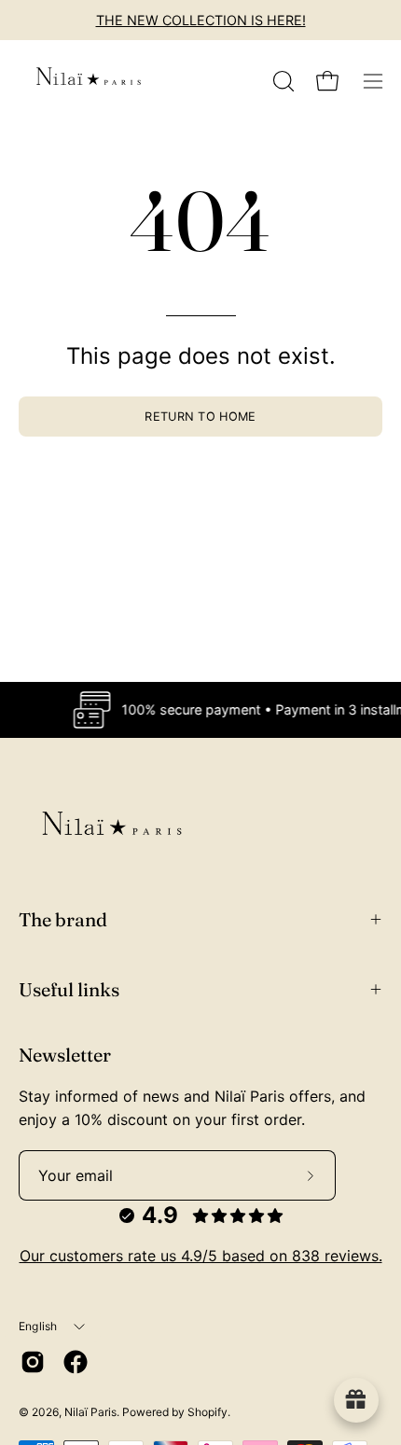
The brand (63, 919)
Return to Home (200, 417)
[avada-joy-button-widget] (356, 1400)
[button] (282, 81)
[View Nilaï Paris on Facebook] (76, 1362)
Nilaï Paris (90, 1412)
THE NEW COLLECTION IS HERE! (201, 20)
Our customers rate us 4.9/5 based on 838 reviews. (201, 1255)
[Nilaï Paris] (89, 81)
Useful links (69, 989)
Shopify (207, 1412)
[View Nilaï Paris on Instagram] (33, 1362)
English (38, 1326)
